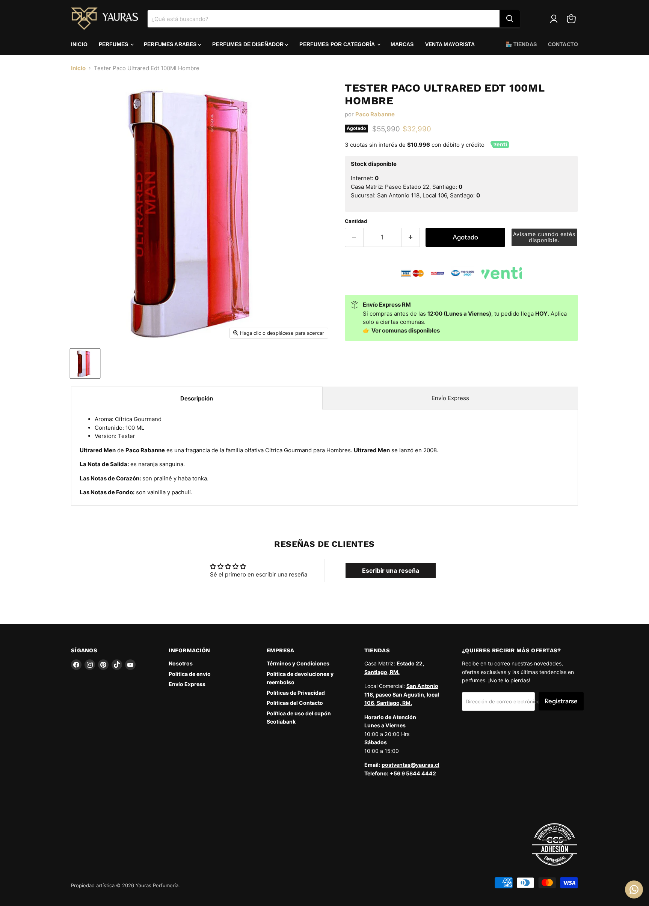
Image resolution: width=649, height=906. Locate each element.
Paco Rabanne (375, 114)
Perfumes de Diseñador (248, 44)
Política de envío (190, 674)
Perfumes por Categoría (337, 44)
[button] (544, 237)
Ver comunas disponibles (405, 330)
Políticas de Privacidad (296, 692)
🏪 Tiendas (521, 44)
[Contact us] (634, 889)
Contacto (563, 44)
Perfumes (114, 44)
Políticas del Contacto (295, 703)
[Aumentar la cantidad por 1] (411, 237)
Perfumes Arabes (171, 44)
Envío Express (450, 398)
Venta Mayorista (450, 44)
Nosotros (181, 663)
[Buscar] (510, 18)
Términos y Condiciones (298, 663)
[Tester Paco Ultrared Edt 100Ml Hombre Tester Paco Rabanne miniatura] (85, 363)
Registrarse (561, 701)
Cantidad (356, 221)
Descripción (196, 398)
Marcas (402, 44)
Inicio (79, 44)
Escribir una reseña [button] (390, 570)
